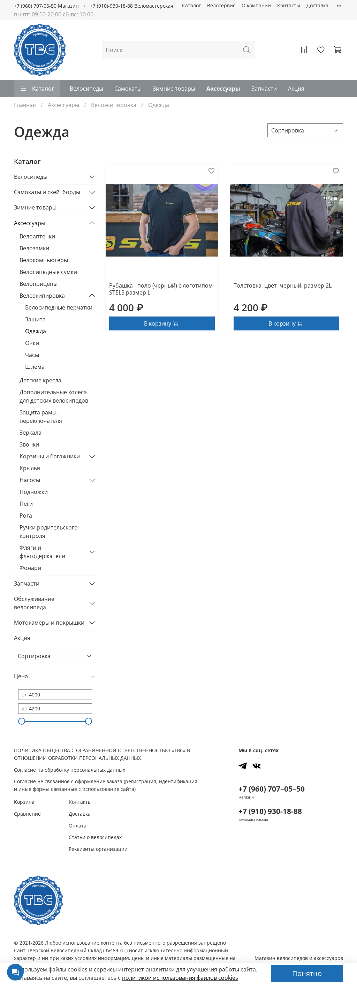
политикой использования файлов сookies (180, 978)
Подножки (34, 492)
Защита (35, 319)
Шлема (35, 367)
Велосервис (221, 5)
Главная (25, 105)
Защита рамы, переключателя (41, 417)
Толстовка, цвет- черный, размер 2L (283, 285)
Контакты (288, 5)
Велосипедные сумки (48, 272)
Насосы (30, 480)
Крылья (30, 468)
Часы (32, 355)
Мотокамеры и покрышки (49, 622)
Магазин (299, 958)
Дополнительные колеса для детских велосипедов (54, 396)
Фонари (30, 568)
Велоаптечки (37, 236)
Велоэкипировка (113, 105)
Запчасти (264, 88)
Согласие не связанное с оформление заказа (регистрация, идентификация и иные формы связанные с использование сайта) (105, 785)
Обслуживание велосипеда (34, 603)
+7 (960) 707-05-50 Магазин (46, 5)
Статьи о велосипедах (95, 837)
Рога (26, 515)
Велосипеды (86, 88)
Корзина (24, 802)
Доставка (317, 5)
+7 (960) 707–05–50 (271, 789)
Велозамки (34, 248)
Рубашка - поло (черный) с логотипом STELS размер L (161, 289)
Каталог (191, 5)
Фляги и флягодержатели (42, 552)
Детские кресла (40, 380)
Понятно (307, 973)
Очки (32, 343)
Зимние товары (174, 88)
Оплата (77, 825)
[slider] (21, 721)
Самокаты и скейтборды (47, 192)
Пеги (26, 504)
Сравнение (27, 813)
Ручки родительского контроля (49, 532)
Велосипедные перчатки (58, 307)
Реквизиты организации (98, 849)
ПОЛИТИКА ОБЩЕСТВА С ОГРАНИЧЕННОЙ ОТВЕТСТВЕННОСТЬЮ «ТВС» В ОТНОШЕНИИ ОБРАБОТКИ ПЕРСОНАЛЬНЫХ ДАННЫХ (102, 754)
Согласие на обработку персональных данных (69, 769)
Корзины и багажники (50, 456)
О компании (256, 5)
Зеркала (30, 432)
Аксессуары (223, 88)
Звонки (29, 444)
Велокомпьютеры (44, 260)
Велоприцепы (39, 284)
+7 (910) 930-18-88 (270, 811)
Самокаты (128, 88)
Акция (296, 88)
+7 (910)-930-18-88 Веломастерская (131, 5)
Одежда (35, 331)
